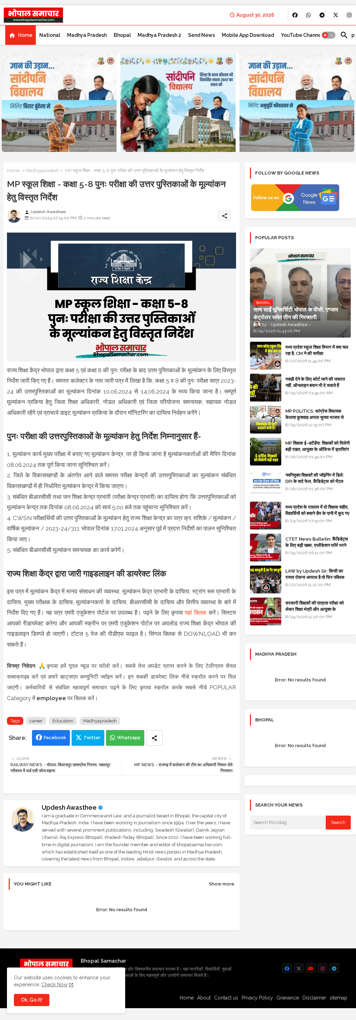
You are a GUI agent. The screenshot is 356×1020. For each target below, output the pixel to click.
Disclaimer (314, 998)
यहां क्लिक (196, 612)
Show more (221, 884)
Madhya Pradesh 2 (159, 35)
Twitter (91, 737)
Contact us (226, 998)
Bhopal (122, 35)
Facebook (55, 737)
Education (62, 720)
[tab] (20, 35)
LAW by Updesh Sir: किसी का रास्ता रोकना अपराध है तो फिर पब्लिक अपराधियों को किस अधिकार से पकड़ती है (317, 577)
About (204, 998)
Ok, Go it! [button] (31, 1000)
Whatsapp (128, 737)
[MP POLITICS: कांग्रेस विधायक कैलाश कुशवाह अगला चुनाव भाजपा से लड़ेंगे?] (265, 420)
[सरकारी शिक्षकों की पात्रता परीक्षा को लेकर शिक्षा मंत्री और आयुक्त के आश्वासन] (265, 611)
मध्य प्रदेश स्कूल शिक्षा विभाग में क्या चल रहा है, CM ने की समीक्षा (316, 350)
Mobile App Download (248, 35)
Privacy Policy (257, 998)
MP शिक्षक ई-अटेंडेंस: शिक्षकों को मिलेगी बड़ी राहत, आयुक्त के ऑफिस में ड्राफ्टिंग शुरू (317, 449)
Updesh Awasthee (69, 807)
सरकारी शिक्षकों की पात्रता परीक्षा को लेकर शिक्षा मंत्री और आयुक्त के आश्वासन (314, 609)
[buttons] (295, 15)
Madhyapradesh (42, 170)
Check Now (54, 984)
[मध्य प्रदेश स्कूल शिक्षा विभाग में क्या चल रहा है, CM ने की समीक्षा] (265, 356)
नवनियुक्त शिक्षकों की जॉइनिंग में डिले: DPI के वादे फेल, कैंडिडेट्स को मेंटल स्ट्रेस (314, 481)
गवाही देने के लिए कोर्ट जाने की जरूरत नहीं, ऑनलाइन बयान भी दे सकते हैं (315, 382)
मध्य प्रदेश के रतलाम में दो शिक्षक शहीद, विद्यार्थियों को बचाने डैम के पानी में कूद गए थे (317, 513)
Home (25, 35)
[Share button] (154, 738)
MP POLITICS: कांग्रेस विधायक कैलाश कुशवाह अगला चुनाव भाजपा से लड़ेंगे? (314, 417)
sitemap (338, 998)
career (36, 720)
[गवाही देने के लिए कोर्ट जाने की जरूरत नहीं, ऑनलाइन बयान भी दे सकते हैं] (265, 388)
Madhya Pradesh (87, 35)
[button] (328, 35)
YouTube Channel (302, 35)
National (49, 35)
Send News (201, 35)
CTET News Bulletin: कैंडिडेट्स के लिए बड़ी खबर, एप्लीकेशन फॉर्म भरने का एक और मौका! (316, 545)
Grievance (287, 998)
